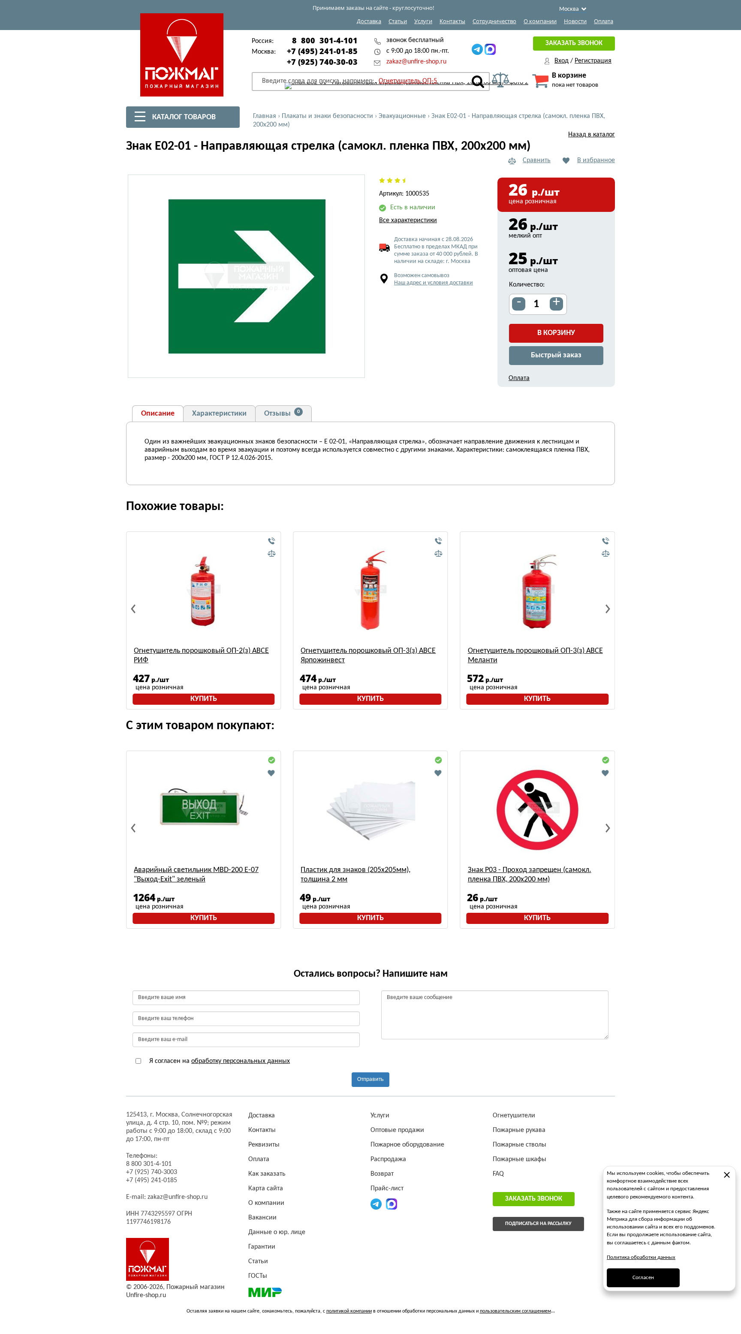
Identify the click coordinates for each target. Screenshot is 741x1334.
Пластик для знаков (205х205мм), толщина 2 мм (355, 875)
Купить (203, 699)
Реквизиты (264, 1144)
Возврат (382, 1174)
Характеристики (219, 414)
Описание (158, 414)
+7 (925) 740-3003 (151, 1172)
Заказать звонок (573, 43)
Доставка (369, 21)
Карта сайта (265, 1188)
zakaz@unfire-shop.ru (416, 61)
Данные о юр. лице (276, 1232)
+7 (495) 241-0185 (151, 1180)
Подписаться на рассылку (538, 1223)
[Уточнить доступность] (271, 541)
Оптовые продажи (397, 1130)
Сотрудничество (494, 21)
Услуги (423, 21)
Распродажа (388, 1159)
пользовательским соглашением (515, 1311)
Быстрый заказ (556, 355)
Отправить (370, 1079)
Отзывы (282, 413)
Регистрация (593, 60)
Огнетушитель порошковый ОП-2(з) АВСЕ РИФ (201, 655)
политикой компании (349, 1311)
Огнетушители (514, 1115)
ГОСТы (257, 1276)
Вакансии (262, 1217)
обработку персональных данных (240, 1061)
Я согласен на (219, 1061)
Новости (575, 21)
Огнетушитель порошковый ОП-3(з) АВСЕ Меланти (535, 655)
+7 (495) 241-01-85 (322, 51)
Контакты (452, 21)
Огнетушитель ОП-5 (408, 81)
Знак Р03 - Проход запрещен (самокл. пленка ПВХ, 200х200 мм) (529, 875)
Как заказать (267, 1174)
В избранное (596, 160)
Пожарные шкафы (519, 1159)
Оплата (603, 21)
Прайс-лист (387, 1188)
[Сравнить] (271, 554)
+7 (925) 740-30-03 (322, 62)
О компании (540, 21)
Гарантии (261, 1246)
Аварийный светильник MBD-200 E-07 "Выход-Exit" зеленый (196, 875)
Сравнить (537, 160)
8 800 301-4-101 (325, 40)
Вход (561, 60)
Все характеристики (408, 220)
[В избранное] (271, 773)
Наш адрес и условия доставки (433, 283)
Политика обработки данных (641, 1257)
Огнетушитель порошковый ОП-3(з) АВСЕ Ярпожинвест (368, 655)
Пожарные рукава (519, 1130)
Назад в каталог (591, 134)
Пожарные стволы (519, 1144)
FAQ (498, 1174)
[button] (353, 366)
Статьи (398, 21)
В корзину (556, 333)
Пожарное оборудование (407, 1144)
